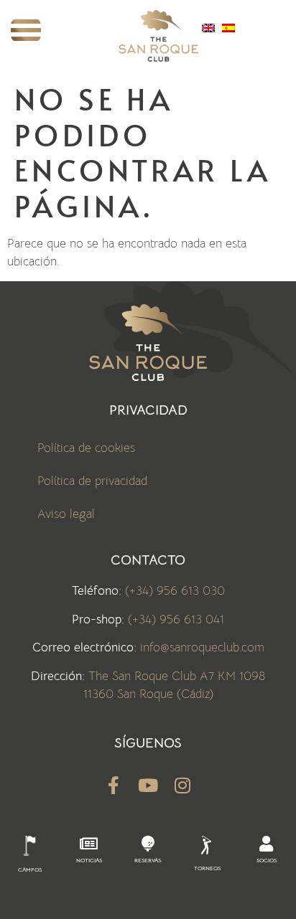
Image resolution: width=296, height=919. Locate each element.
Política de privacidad (92, 481)
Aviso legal (66, 514)
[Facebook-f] (114, 785)
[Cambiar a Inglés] (208, 28)
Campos (30, 869)
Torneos (207, 868)
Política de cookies (86, 448)
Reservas (147, 860)
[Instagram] (183, 785)
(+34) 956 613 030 (175, 590)
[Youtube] (148, 785)
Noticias (89, 860)
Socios (266, 860)
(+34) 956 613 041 (176, 619)
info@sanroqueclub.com (202, 647)
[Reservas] (148, 844)
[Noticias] (89, 844)
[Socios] (266, 844)
